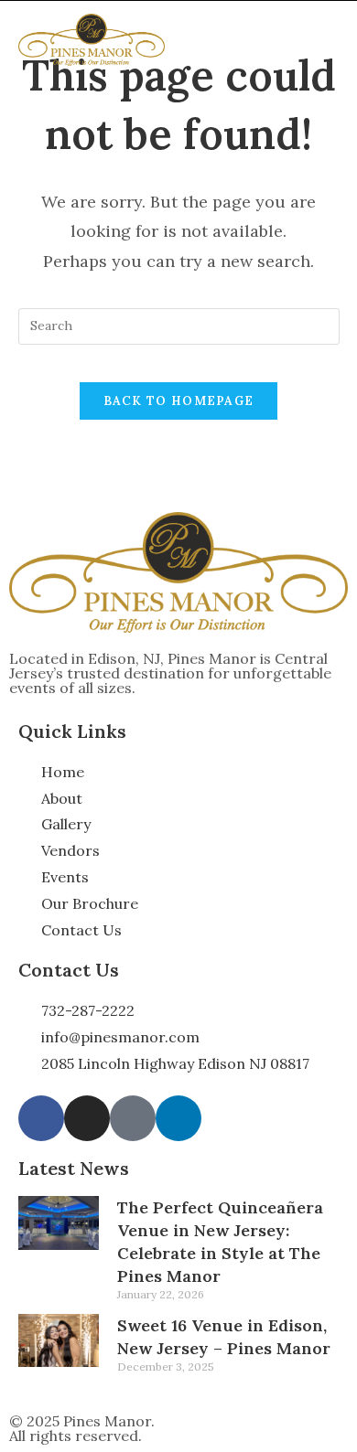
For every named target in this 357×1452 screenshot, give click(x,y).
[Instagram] (87, 1118)
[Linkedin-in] (178, 1118)
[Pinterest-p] (133, 1118)
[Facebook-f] (41, 1118)
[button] (329, 40)
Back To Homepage (178, 401)
